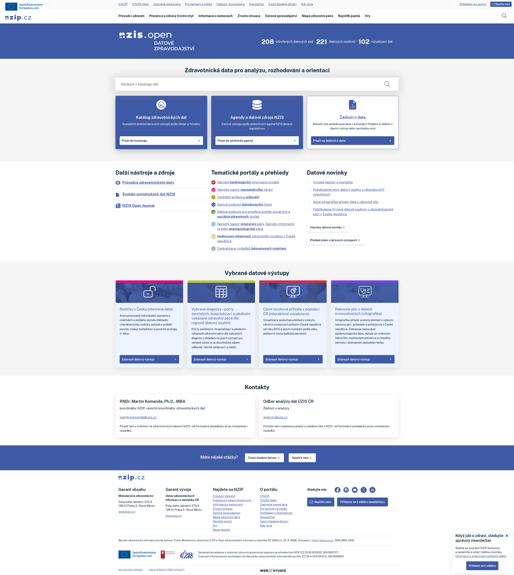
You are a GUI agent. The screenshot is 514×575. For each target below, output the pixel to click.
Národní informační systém (248, 182)
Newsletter (256, 4)
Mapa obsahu (221, 529)
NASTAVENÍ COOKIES (130, 570)
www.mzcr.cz (126, 511)
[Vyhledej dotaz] (387, 84)
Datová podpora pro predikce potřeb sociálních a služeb (253, 214)
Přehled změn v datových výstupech (333, 240)
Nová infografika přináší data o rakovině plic (346, 202)
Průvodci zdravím (131, 16)
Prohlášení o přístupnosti (276, 513)
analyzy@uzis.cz (275, 417)
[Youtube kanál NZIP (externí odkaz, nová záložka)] (355, 490)
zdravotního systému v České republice (256, 238)
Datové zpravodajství (281, 16)
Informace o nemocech (215, 16)
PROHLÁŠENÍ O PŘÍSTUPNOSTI (166, 570)
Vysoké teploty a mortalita (333, 182)
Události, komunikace (230, 4)
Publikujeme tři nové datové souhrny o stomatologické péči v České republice (353, 211)
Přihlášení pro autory (473, 4)
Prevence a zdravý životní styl (171, 16)
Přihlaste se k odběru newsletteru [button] (362, 502)
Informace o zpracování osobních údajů (480, 556)
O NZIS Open (140, 4)
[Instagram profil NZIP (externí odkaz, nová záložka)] (346, 490)
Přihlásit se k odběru (482, 565)
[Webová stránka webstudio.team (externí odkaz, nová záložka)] (273, 570)
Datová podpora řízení (244, 205)
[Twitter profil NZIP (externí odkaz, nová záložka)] (364, 490)
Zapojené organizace (167, 4)
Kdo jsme (307, 4)
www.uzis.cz (174, 515)
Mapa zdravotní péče (317, 16)
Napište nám (300, 457)
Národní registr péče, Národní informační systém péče (255, 226)
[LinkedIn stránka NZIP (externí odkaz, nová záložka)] (372, 490)
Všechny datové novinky (326, 227)
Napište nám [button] (502, 4)
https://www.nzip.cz (323, 540)
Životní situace (249, 16)
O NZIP (123, 4)
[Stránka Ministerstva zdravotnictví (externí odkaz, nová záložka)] (168, 555)
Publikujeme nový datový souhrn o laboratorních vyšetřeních (348, 192)
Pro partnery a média (198, 4)
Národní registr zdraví (245, 190)
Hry (367, 16)
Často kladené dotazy (282, 4)
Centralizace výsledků (251, 248)
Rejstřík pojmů (349, 16)
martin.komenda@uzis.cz (138, 417)
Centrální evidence (238, 197)
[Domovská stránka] (24, 7)
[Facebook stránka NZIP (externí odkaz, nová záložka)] (338, 490)
